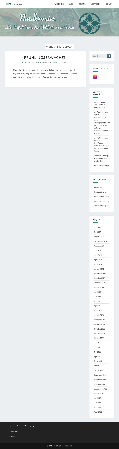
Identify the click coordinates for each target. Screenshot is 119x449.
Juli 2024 (97, 250)
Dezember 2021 (100, 375)
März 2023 (98, 310)
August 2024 (99, 246)
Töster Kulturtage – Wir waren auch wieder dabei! (101, 158)
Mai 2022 (97, 352)
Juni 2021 (98, 402)
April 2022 (98, 356)
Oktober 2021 (99, 384)
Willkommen (60, 4)
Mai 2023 (97, 301)
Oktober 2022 (99, 329)
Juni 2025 (98, 227)
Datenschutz (13, 431)
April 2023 (98, 306)
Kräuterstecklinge (101, 165)
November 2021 (100, 379)
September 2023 (100, 283)
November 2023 (100, 273)
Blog (71, 4)
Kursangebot (96, 4)
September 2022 (100, 333)
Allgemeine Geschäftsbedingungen (22, 426)
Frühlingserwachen (45, 57)
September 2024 (100, 241)
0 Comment (63, 62)
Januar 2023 (99, 315)
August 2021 (99, 393)
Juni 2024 (98, 255)
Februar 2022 (99, 366)
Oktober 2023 (99, 278)
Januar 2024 (99, 269)
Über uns (82, 4)
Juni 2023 (98, 296)
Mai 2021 (97, 407)
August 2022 (99, 338)
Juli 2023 (97, 292)
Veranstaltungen (101, 205)
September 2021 (100, 389)
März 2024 (98, 264)
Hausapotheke (100, 192)
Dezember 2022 (100, 319)
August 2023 (99, 287)
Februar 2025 (99, 236)
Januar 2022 (99, 370)
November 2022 (100, 324)
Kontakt (108, 4)
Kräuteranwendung (101, 196)
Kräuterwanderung (101, 201)
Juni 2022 (98, 347)
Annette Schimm (47, 62)
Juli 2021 (97, 398)
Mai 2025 (97, 232)
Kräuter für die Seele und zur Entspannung (100, 105)
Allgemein (98, 187)
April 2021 (98, 412)
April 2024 (98, 260)
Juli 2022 (97, 342)
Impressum (12, 436)
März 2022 (98, 361)
